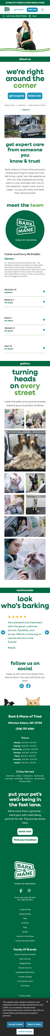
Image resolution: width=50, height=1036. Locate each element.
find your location (25, 840)
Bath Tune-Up (25, 959)
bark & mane (10, 105)
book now (32, 10)
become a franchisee (25, 936)
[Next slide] (47, 632)
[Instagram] (21, 686)
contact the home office (25, 941)
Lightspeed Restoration (25, 972)
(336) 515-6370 (27, 900)
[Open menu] (42, 10)
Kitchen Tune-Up (25, 968)
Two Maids (25, 986)
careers (25, 932)
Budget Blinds (25, 963)
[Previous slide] (3, 632)
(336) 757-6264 (25, 728)
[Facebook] (28, 686)
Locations (21, 105)
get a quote (19, 10)
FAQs (25, 918)
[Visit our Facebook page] (21, 890)
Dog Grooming (25, 914)
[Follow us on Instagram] (29, 890)
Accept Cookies (16, 1024)
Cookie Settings (25, 1032)
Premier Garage (25, 977)
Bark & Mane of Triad (37, 105)
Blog (25, 927)
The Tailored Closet (25, 981)
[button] (14, 419)
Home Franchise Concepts (25, 954)
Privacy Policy (25, 996)
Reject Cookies (34, 1024)
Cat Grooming (25, 909)
